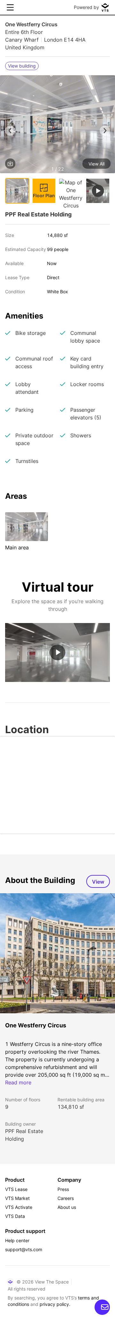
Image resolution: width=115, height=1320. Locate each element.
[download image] (10, 163)
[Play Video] (57, 652)
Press (63, 1189)
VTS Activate (18, 1207)
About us (66, 1207)
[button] (57, 125)
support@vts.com (23, 1249)
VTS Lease (16, 1189)
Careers (65, 1198)
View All (96, 163)
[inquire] (102, 1307)
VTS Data (15, 1216)
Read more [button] (18, 1082)
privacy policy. (55, 1304)
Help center (17, 1240)
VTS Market (17, 1198)
